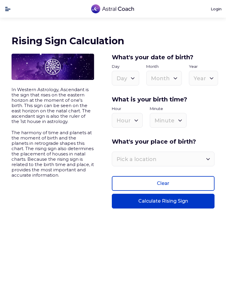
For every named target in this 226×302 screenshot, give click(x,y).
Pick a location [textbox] (137, 159)
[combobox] (125, 78)
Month (152, 66)
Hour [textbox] (124, 120)
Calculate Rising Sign (163, 201)
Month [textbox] (160, 78)
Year (193, 66)
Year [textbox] (200, 78)
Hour (116, 108)
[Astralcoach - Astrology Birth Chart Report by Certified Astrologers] (112, 8)
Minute (156, 108)
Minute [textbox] (164, 120)
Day (115, 66)
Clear (163, 183)
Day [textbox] (122, 78)
